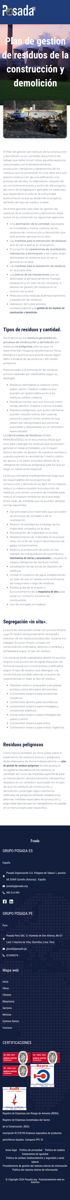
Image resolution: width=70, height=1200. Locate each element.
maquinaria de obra (48, 591)
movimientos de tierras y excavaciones (30, 558)
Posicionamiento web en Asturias (48, 1181)
